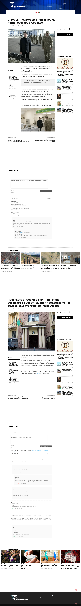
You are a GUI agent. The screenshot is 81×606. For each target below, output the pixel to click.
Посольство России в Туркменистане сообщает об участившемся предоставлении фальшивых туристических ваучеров (19, 140)
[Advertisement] (31, 155)
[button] (71, 12)
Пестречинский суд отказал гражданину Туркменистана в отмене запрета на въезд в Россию (67, 88)
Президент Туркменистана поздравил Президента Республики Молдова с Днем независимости (65, 73)
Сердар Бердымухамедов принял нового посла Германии (13, 91)
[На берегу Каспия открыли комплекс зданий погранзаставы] (70, 258)
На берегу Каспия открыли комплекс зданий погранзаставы (69, 267)
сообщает (46, 70)
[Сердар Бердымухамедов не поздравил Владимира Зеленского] (59, 96)
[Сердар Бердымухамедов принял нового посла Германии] (59, 103)
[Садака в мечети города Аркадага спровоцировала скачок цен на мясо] (59, 81)
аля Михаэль (20, 221)
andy (21, 232)
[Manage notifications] (76, 603)
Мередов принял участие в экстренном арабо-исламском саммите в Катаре (44, 140)
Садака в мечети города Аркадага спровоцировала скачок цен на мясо (13, 76)
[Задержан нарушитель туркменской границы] (30, 258)
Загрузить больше (65, 115)
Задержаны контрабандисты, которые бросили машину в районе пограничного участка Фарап (50, 268)
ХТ (9, 80)
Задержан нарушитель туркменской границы (28, 266)
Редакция (10, 25)
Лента (10, 88)
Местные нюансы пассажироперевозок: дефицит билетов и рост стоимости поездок (14, 98)
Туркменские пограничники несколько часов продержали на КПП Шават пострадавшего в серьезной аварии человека (10, 268)
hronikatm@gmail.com (40, 597)
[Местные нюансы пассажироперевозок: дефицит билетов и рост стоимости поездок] (59, 110)
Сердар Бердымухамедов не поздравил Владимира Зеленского (13, 84)
